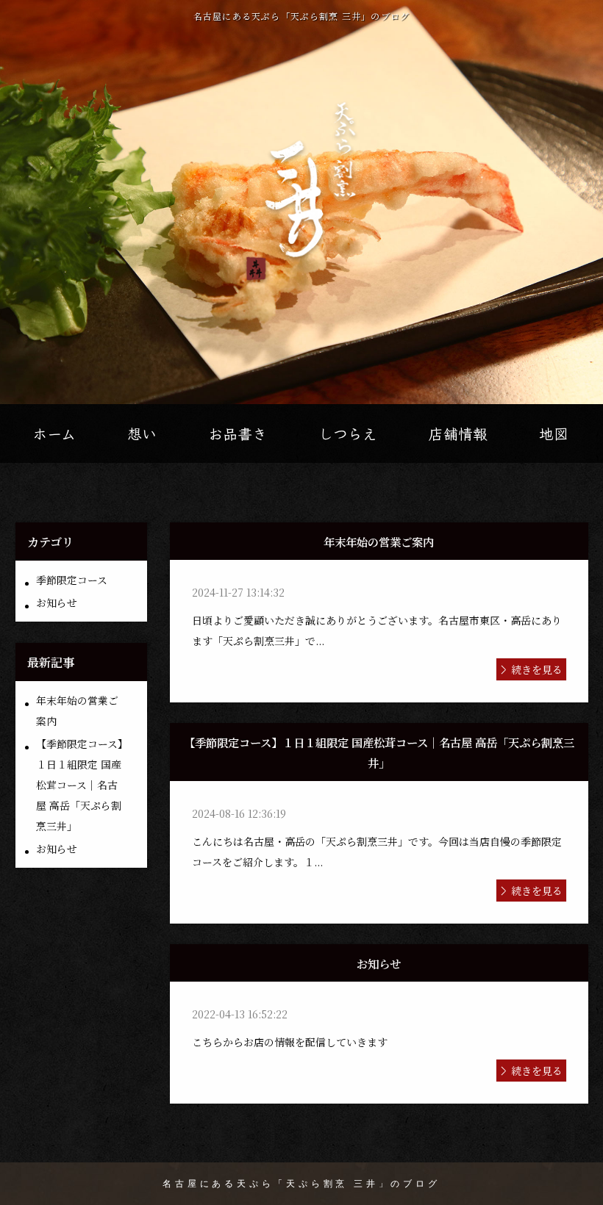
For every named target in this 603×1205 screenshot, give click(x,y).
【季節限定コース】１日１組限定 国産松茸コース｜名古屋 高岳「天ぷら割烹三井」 (79, 784)
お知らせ (56, 602)
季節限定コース (71, 579)
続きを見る (537, 669)
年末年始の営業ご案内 (77, 710)
